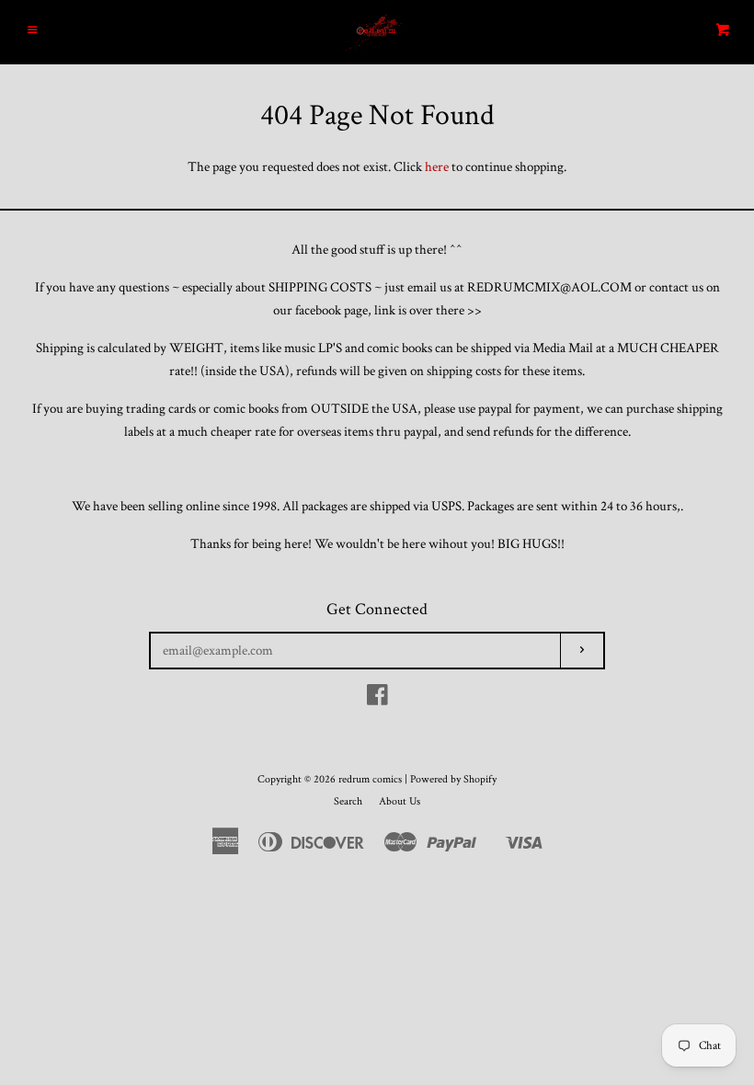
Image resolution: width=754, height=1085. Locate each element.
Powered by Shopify (453, 779)
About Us (399, 801)
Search (348, 801)
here (437, 167)
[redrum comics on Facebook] (377, 699)
